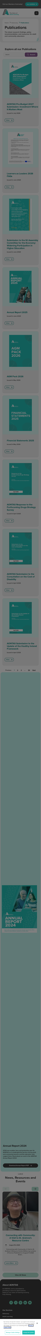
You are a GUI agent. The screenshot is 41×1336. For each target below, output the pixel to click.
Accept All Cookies (28, 1332)
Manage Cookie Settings (13, 1332)
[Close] (37, 1323)
